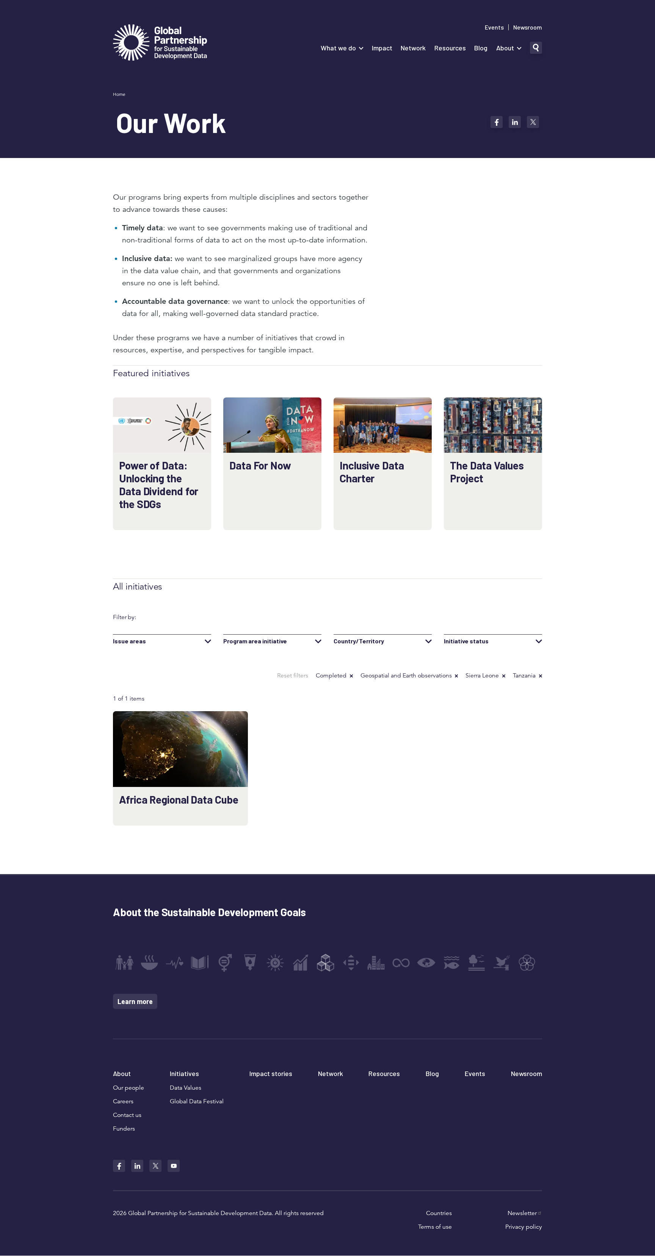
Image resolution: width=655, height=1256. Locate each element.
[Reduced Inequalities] (351, 962)
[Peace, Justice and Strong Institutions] (501, 962)
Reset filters (292, 675)
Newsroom (527, 27)
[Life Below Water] (451, 962)
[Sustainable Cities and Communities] (376, 962)
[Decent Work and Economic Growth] (300, 962)
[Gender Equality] (225, 962)
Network (413, 48)
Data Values (185, 1088)
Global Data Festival (197, 1101)
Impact (382, 48)
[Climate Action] (426, 962)
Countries (439, 1213)
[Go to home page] (160, 43)
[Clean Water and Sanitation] (250, 962)
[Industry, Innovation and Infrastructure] (325, 962)
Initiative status (466, 641)
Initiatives (184, 1073)
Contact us (127, 1115)
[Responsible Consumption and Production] (401, 962)
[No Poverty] (124, 962)
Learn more (135, 1001)
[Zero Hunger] (149, 962)
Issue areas (129, 641)
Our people (128, 1088)
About (505, 48)
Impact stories (270, 1073)
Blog (480, 48)
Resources (450, 48)
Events (494, 27)
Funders (124, 1128)
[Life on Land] (476, 962)
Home (119, 94)
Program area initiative (255, 641)
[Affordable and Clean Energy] (275, 962)
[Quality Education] (199, 962)
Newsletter (522, 1213)
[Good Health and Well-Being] (174, 962)
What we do (338, 48)
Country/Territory (359, 641)
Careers (123, 1101)
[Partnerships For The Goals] (527, 962)
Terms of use (435, 1227)
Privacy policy (523, 1227)
